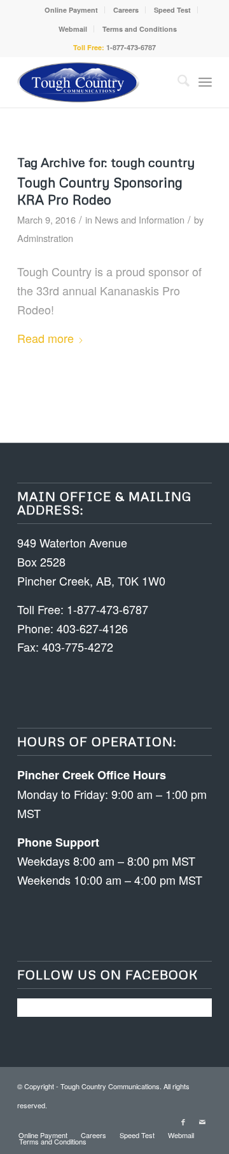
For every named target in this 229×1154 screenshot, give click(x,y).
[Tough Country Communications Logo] (95, 82)
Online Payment (71, 10)
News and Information (139, 219)
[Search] (177, 82)
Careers (126, 10)
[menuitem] (71, 9)
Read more (45, 338)
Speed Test (172, 10)
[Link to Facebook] (183, 1121)
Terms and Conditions (139, 29)
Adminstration (45, 238)
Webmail (73, 29)
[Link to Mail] (202, 1121)
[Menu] (205, 82)
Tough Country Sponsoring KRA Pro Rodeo (100, 191)
